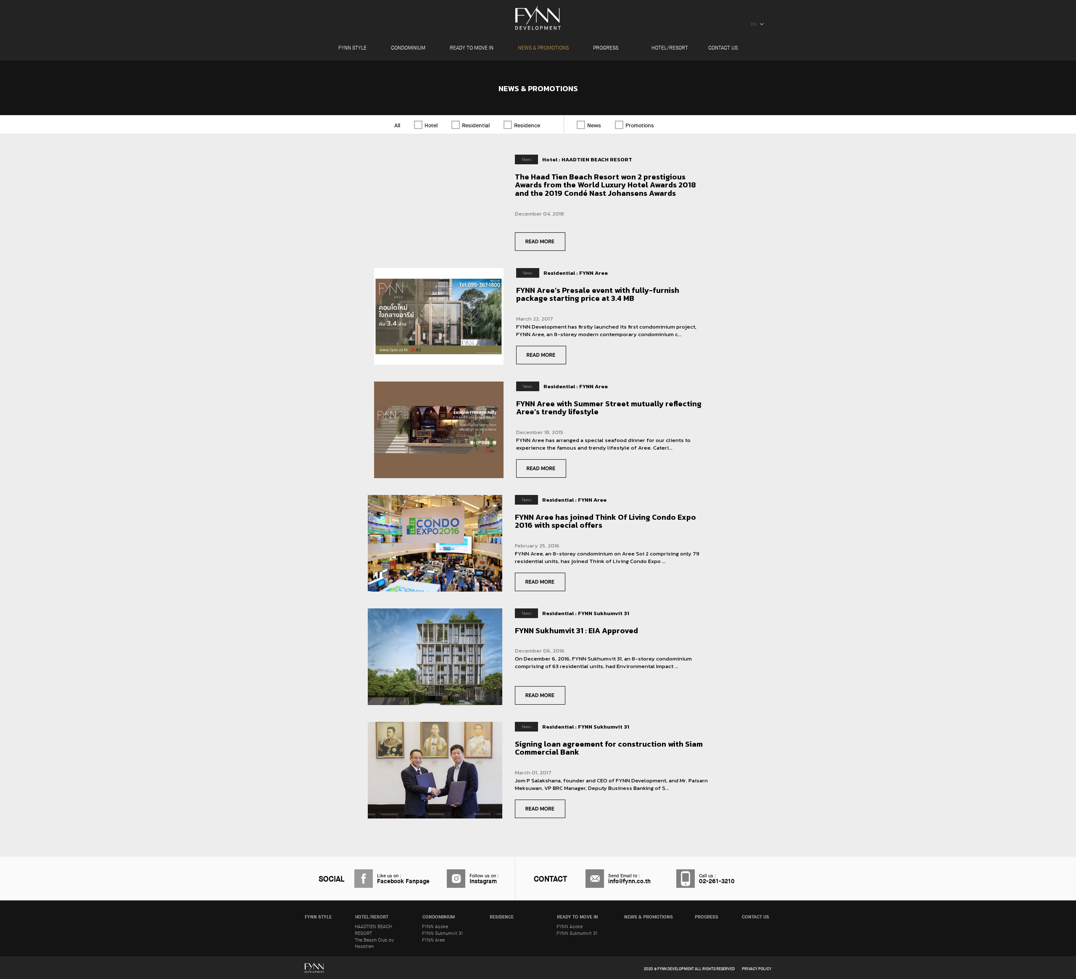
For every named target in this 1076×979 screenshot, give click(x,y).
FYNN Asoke (435, 926)
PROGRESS (605, 48)
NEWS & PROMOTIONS (543, 48)
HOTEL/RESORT (669, 48)
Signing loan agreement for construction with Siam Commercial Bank (609, 748)
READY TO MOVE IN (471, 48)
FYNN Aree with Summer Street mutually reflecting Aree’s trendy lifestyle (609, 408)
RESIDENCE (502, 917)
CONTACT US (723, 48)
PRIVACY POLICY (756, 969)
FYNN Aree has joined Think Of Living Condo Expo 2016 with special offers (605, 521)
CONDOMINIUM (408, 48)
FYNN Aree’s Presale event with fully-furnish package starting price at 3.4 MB (597, 294)
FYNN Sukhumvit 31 (442, 933)
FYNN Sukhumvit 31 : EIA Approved (576, 630)
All (397, 125)
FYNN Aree (433, 940)
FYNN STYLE (352, 48)
